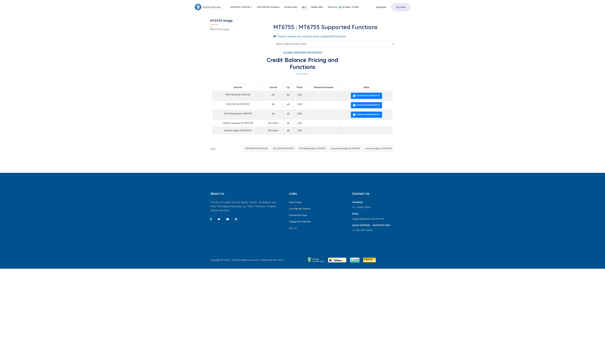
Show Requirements (368, 95)
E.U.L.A (293, 228)
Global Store (350, 7)
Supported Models (268, 7)
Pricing (332, 7)
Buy (304, 7)
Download (290, 7)
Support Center (240, 7)
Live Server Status (299, 208)
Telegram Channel (299, 221)
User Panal (295, 202)
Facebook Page (298, 215)
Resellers (317, 7)
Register (381, 7)
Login (402, 7)
